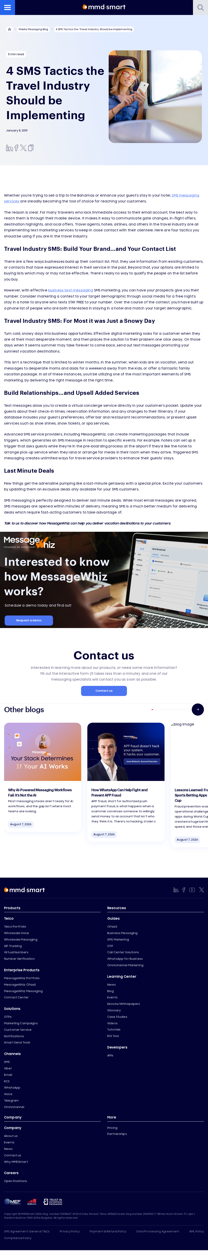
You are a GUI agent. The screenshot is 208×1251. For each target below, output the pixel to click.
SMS (7, 1062)
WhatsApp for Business (125, 959)
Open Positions (15, 1181)
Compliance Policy (17, 1238)
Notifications (14, 1036)
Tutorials (113, 1029)
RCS (7, 1081)
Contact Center (16, 997)
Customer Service (17, 1030)
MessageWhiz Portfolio (22, 978)
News (111, 984)
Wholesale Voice (16, 933)
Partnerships (117, 1134)
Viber (8, 1068)
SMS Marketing (118, 939)
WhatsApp (12, 1087)
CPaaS (112, 926)
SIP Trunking (13, 946)
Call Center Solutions (123, 952)
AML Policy (196, 1231)
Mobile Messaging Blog (33, 29)
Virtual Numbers (16, 952)
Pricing (112, 1128)
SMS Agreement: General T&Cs (27, 1231)
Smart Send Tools (17, 1042)
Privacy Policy (70, 1231)
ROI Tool (113, 1036)
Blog (110, 991)
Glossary (114, 1010)
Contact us (104, 691)
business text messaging (70, 290)
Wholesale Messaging (20, 939)
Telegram (11, 1100)
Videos (112, 1023)
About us (11, 1136)
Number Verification (19, 959)
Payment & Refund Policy (108, 1231)
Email (8, 1075)
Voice (8, 1094)
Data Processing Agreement (157, 1231)
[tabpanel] (42, 777)
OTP (110, 946)
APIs (110, 1055)
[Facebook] (16, 148)
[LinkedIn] (10, 148)
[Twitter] (23, 148)
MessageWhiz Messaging (23, 991)
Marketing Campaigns (21, 1023)
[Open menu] (7, 7)
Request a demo (28, 620)
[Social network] (175, 889)
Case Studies (117, 1017)
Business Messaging (122, 933)
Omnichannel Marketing (125, 965)
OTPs (8, 1017)
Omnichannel (14, 1107)
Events (112, 997)
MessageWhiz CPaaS (20, 984)
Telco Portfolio (15, 926)
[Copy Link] (30, 148)
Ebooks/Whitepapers (123, 1004)
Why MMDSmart (16, 1162)
